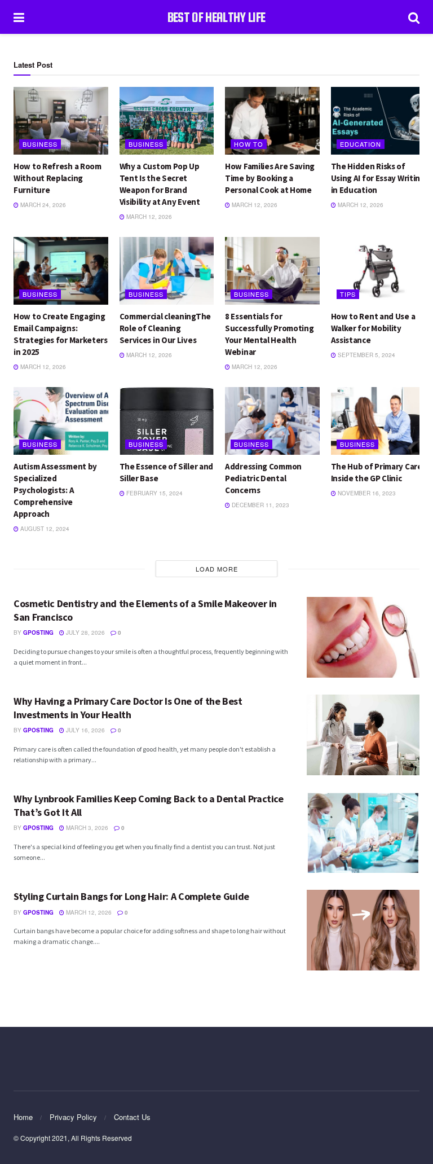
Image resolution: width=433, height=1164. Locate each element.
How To (248, 143)
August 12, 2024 (44, 529)
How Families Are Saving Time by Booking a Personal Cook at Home (270, 178)
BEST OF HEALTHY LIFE (216, 17)
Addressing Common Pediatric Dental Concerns (263, 478)
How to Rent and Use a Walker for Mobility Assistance (373, 328)
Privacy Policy (73, 1117)
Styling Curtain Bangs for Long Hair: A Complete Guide (131, 896)
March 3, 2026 (86, 828)
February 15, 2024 (154, 493)
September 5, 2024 (365, 355)
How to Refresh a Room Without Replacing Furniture (57, 178)
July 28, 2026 (84, 632)
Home (23, 1117)
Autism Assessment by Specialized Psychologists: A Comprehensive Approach (55, 490)
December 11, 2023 (259, 505)
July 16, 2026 (84, 730)
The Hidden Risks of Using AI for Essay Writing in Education (378, 178)
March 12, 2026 (148, 217)
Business (40, 143)
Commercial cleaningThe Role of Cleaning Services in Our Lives (165, 328)
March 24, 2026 (42, 205)
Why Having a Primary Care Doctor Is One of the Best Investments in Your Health (128, 708)
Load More (217, 568)
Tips (348, 293)
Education (360, 143)
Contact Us (132, 1117)
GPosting (38, 632)
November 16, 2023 (366, 493)
